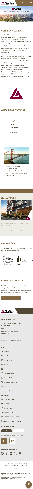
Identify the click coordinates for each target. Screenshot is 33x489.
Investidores (7, 356)
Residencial (6, 430)
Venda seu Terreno (8, 399)
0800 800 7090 (5, 333)
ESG (4, 386)
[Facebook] (7, 453)
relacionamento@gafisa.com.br (11, 340)
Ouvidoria (6, 403)
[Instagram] (2, 453)
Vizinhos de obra (8, 377)
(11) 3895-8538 (5, 325)
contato (29, 486)
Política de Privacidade (10, 382)
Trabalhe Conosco (8, 373)
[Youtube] (20, 453)
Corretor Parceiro (8, 391)
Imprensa (6, 369)
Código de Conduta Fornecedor (12, 421)
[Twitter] (15, 453)
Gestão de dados (8, 412)
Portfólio (6, 364)
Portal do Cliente (26, 3)
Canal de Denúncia (8, 408)
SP (12, 441)
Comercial (19, 430)
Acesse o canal (7, 298)
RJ (4, 441)
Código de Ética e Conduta (11, 416)
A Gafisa (6, 351)
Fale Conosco (7, 360)
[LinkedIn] (11, 453)
